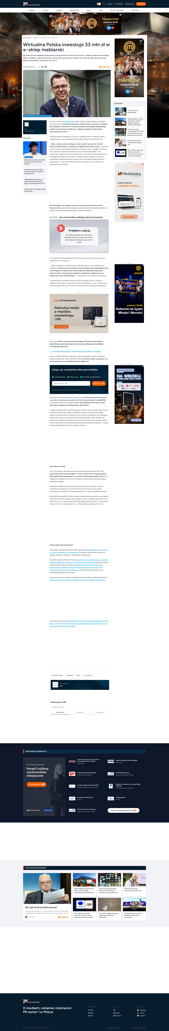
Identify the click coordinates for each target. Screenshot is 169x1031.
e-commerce (88, 675)
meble (78, 675)
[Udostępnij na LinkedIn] (45, 67)
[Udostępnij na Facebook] (43, 67)
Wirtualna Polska (68, 121)
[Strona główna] (31, 4)
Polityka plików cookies (139, 1028)
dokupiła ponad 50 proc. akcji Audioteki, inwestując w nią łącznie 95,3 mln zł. (77, 580)
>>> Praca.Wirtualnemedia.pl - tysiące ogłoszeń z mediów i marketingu (75, 351)
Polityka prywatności (113, 1028)
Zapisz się (97, 383)
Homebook (69, 675)
